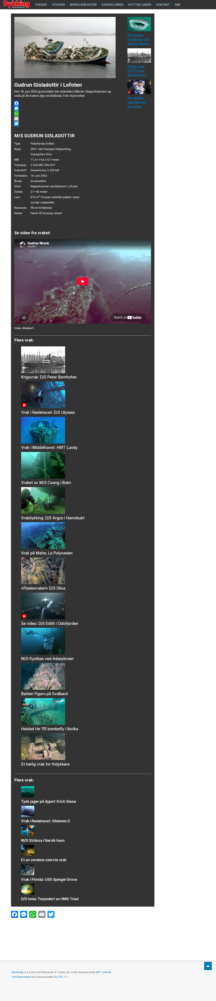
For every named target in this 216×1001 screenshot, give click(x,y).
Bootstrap (17, 972)
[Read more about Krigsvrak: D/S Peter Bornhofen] (139, 55)
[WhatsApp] (65, 113)
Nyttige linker (139, 4)
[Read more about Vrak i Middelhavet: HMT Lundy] (86, 430)
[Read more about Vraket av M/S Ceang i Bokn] (86, 465)
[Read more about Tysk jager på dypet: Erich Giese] (86, 791)
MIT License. (104, 972)
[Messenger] (65, 108)
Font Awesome (21, 977)
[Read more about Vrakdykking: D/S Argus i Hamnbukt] (86, 500)
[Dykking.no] (16, 4)
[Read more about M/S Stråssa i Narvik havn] (86, 830)
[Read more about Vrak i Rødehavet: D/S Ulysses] (86, 395)
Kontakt (163, 4)
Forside (41, 4)
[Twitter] (65, 123)
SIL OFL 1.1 (61, 977)
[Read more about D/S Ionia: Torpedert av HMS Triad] (86, 889)
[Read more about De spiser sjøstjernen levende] (139, 87)
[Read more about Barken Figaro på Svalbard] (86, 676)
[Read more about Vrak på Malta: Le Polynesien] (86, 535)
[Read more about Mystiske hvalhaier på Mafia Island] (139, 24)
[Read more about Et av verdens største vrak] (86, 850)
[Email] (65, 118)
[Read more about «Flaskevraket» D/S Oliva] (86, 570)
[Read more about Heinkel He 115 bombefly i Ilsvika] (86, 711)
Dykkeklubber (112, 4)
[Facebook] (65, 103)
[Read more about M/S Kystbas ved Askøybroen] (86, 641)
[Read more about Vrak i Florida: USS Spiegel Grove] (86, 869)
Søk (178, 4)
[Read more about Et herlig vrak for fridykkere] (86, 746)
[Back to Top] (208, 966)
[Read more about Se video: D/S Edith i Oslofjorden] (86, 606)
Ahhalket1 (28, 328)
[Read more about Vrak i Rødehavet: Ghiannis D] (86, 811)
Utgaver (58, 4)
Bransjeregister (83, 4)
